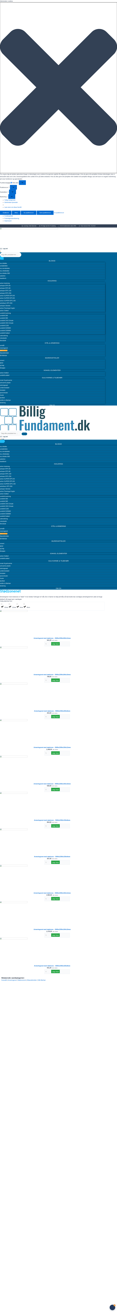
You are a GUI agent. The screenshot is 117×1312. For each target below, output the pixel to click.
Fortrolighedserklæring (11, 218)
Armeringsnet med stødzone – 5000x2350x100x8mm (52, 966)
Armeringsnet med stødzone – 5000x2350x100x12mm (52, 893)
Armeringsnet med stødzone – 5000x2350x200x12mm (52, 638)
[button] (58, 87)
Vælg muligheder (10, 200)
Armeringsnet (12, 980)
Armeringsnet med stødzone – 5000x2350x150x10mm (52, 784)
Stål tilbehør (42, 980)
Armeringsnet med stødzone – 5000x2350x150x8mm (52, 820)
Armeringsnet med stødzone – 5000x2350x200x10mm (52, 674)
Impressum (8, 221)
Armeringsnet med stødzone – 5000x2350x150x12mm (52, 747)
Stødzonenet (22, 980)
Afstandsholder (32, 980)
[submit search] (24, 255)
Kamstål (4, 980)
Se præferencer (29, 212)
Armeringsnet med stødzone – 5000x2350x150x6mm (52, 856)
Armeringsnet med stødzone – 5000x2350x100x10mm (52, 929)
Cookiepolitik (8, 216)
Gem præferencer (45, 212)
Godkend (6, 212)
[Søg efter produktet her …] (11, 254)
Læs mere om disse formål (12, 207)
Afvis (16, 212)
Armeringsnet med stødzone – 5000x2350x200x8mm (52, 711)
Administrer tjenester (11, 202)
